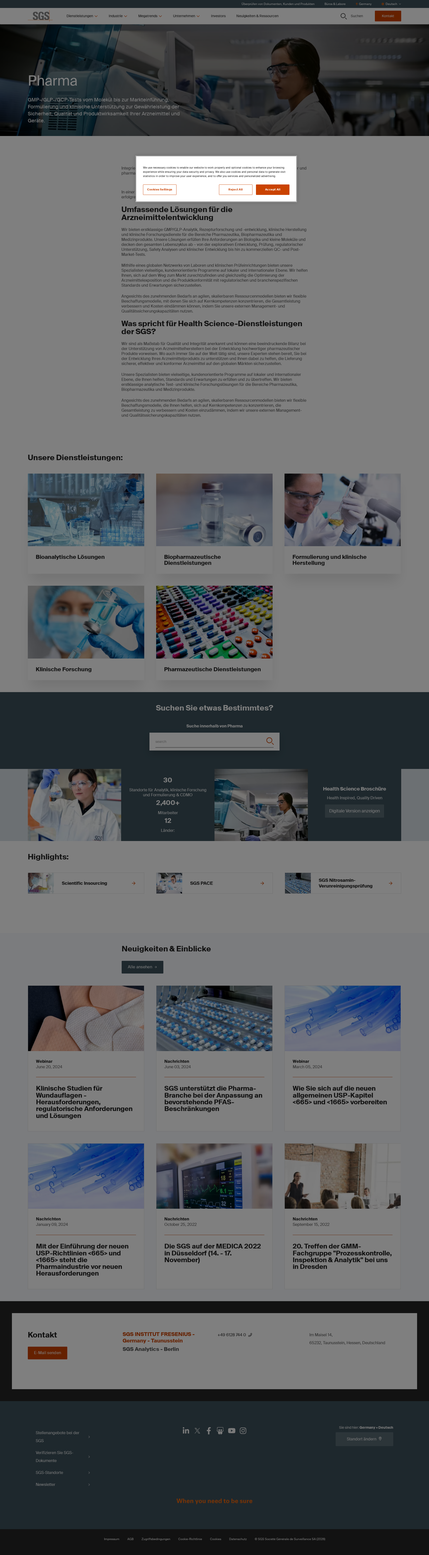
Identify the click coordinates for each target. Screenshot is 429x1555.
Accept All (273, 189)
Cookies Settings (159, 189)
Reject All (235, 189)
